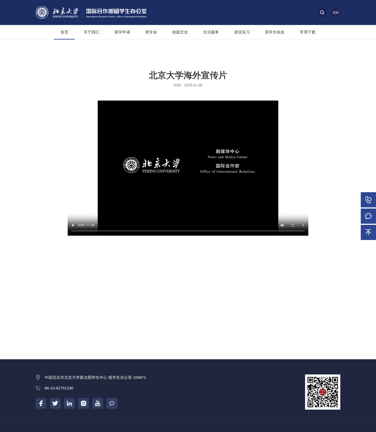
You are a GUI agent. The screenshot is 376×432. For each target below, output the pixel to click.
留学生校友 (275, 32)
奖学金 (151, 32)
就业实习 (242, 32)
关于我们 (91, 32)
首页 (64, 32)
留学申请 (122, 32)
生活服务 (211, 32)
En (336, 12)
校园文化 (180, 32)
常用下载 (308, 32)
